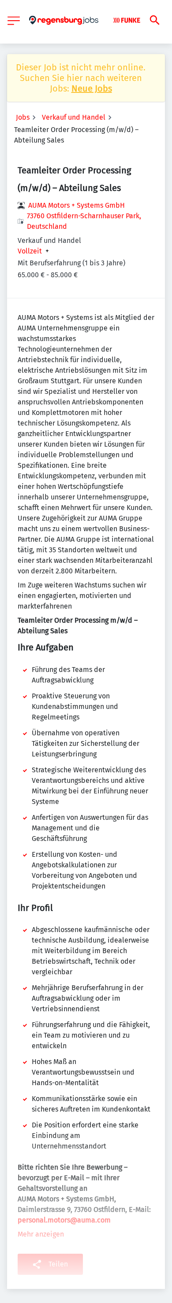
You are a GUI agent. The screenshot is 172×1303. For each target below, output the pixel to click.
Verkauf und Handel (73, 117)
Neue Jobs (91, 88)
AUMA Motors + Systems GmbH (76, 205)
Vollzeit (30, 251)
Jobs (23, 117)
